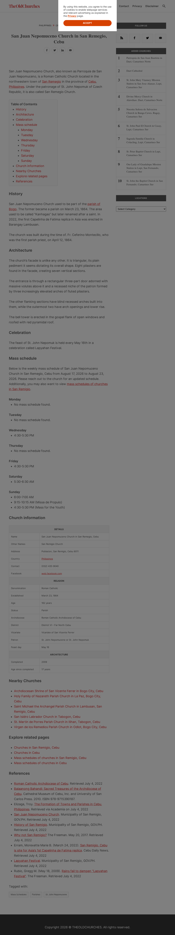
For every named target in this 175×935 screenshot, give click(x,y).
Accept (87, 23)
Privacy (72, 15)
